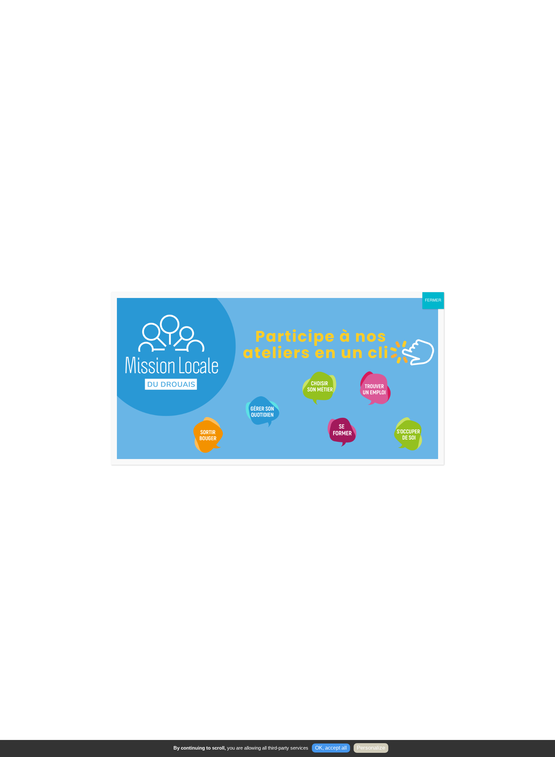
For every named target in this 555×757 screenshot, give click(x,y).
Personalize (371, 748)
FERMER (433, 300)
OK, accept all (331, 748)
